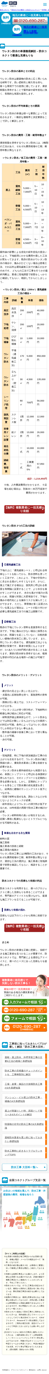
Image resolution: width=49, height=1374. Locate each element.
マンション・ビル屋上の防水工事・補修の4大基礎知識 (23, 1099)
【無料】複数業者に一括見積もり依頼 (24, 509)
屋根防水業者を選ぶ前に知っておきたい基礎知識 (23, 1139)
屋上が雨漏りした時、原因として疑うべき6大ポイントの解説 (23, 1113)
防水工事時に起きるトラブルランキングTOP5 (23, 1153)
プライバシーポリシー (19, 1370)
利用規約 (5, 1370)
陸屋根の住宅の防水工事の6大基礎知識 (24, 1126)
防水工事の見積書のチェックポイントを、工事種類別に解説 (23, 1072)
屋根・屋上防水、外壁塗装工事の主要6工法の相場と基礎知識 (23, 1059)
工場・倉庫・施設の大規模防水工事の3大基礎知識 (23, 1086)
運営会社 (32, 1370)
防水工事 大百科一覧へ (24, 1167)
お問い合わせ (42, 1370)
